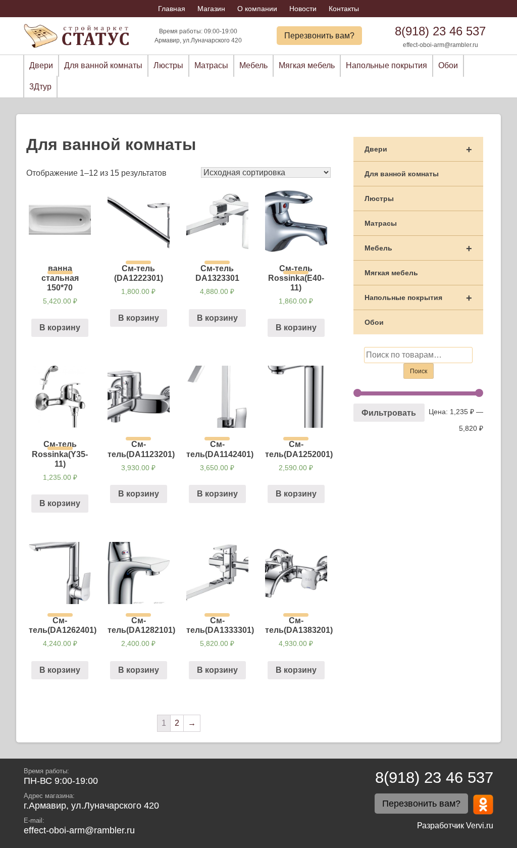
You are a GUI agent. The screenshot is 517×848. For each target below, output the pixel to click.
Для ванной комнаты (103, 65)
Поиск (418, 371)
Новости (303, 9)
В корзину (59, 327)
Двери (41, 65)
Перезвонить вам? (319, 35)
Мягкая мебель (307, 65)
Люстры (168, 65)
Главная (171, 9)
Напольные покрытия (386, 65)
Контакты (344, 9)
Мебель (253, 65)
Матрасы (211, 65)
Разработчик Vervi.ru (455, 825)
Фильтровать (388, 412)
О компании (257, 9)
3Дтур (40, 86)
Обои (448, 65)
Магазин (211, 9)
